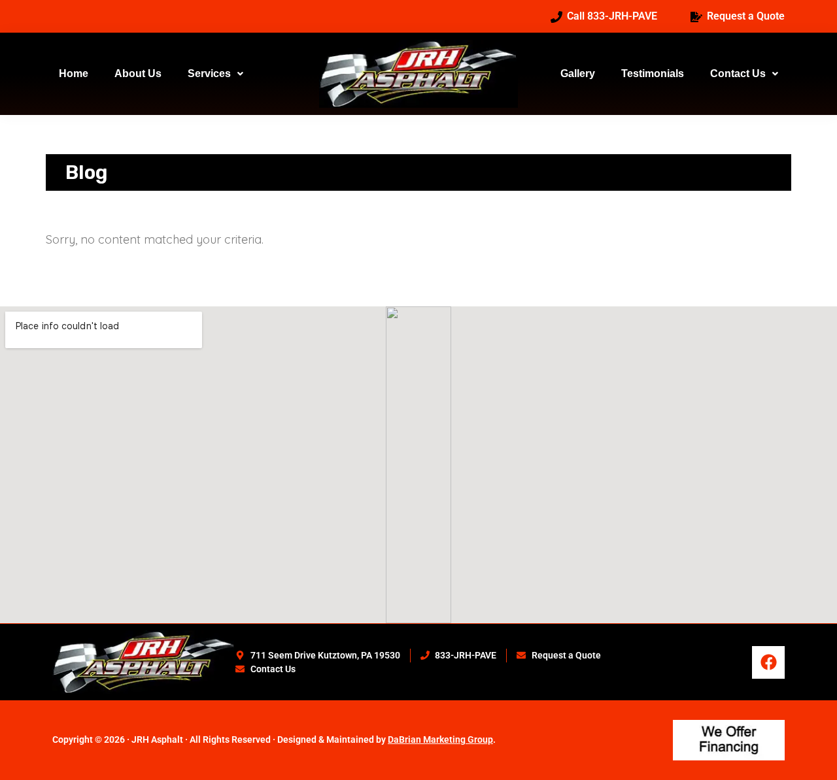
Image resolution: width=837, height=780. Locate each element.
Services (209, 73)
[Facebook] (768, 662)
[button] (215, 74)
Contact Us (738, 73)
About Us (138, 73)
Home (73, 73)
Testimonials (652, 73)
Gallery (577, 73)
